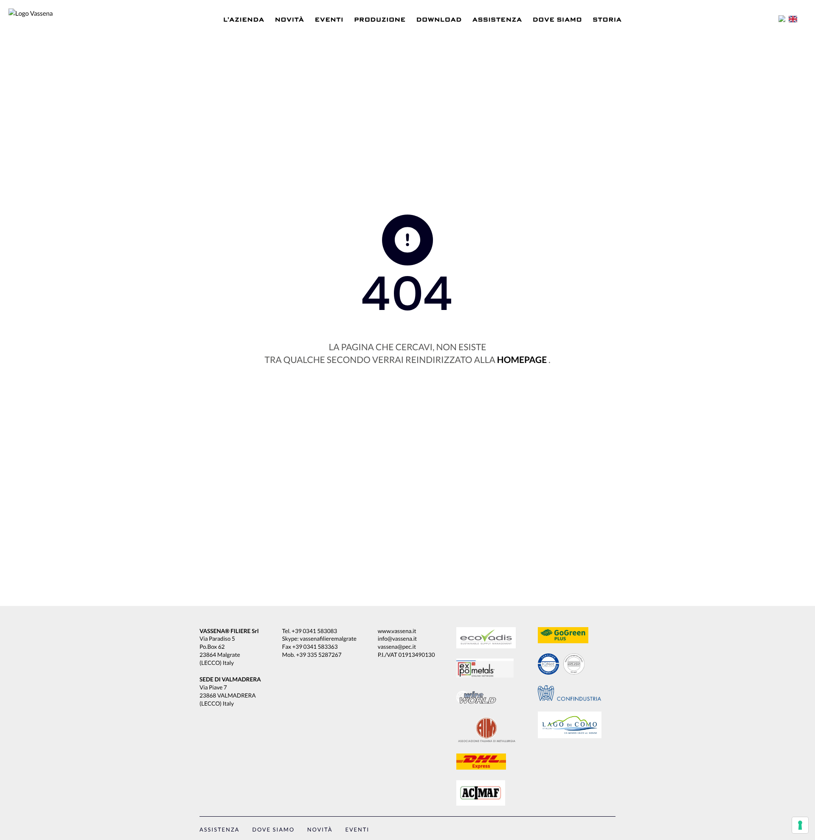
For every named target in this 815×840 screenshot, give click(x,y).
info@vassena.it (397, 638)
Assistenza (497, 20)
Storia (607, 20)
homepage (522, 359)
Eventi (329, 20)
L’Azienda (243, 20)
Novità (289, 20)
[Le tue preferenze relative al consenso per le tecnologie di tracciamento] (800, 825)
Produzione (379, 20)
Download (439, 20)
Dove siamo (557, 20)
